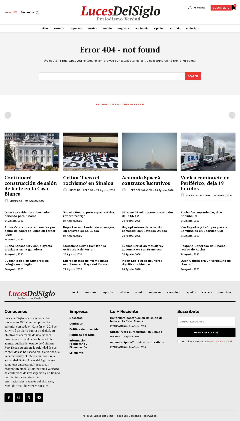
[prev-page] (7, 115)
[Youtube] (39, 397)
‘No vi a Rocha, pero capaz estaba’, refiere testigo (89, 214)
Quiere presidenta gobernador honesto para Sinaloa (27, 214)
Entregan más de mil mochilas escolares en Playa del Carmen (86, 262)
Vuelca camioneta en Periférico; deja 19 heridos (205, 182)
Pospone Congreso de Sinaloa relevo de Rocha (203, 247)
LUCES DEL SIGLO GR (81, 190)
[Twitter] (29, 397)
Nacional (115, 336)
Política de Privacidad (219, 341)
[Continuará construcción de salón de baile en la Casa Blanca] (31, 152)
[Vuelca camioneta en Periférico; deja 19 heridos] (208, 152)
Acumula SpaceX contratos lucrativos (146, 180)
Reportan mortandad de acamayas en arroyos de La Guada (88, 229)
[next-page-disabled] (232, 115)
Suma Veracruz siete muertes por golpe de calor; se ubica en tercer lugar (30, 230)
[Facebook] (8, 397)
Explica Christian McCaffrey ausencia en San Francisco (143, 247)
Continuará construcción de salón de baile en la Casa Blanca (30, 185)
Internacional (119, 326)
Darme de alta (204, 332)
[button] (30, 12)
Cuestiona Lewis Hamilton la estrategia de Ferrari (84, 247)
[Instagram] (19, 397)
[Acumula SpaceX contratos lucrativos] (149, 152)
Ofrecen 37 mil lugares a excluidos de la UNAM (148, 214)
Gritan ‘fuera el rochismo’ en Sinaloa (88, 180)
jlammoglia (16, 201)
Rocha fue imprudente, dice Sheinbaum (201, 214)
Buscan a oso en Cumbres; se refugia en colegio (26, 262)
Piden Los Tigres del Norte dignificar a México (142, 262)
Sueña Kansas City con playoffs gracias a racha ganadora (28, 247)
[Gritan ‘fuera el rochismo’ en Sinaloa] (90, 152)
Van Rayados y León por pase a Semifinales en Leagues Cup (204, 229)
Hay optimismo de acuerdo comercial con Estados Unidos (144, 229)
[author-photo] (6, 201)
